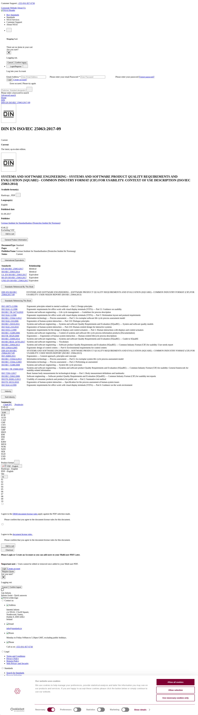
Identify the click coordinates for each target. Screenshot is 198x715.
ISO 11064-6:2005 (9, 348)
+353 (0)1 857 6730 (26, 3)
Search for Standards (15, 673)
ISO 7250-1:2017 (8, 373)
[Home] (8, 10)
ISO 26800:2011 (8, 356)
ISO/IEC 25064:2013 (10, 345)
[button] (5, 412)
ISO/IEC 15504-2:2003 (11, 362)
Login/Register (15, 66)
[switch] (77, 709)
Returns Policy (12, 661)
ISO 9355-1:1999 (8, 330)
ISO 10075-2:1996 (9, 306)
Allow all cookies (175, 682)
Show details (140, 710)
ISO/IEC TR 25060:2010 (12, 369)
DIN (3, 100)
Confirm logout (20, 63)
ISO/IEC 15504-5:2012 (11, 318)
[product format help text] (16, 462)
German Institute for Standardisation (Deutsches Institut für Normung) (30, 223)
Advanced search (8, 95)
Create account (13, 568)
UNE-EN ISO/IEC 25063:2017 (15, 280)
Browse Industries (14, 675)
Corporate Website (9, 8)
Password (104, 77)
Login (10, 80)
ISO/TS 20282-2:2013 (11, 379)
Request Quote (8, 572)
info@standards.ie (14, 628)
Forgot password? (146, 77)
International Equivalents (14, 260)
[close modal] (8, 52)
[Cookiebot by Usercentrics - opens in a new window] (17, 710)
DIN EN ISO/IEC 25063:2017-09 (15, 102)
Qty (2, 474)
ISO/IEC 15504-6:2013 (11, 359)
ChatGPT (7, 404)
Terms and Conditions (15, 656)
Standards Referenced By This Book (18, 287)
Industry (7, 391)
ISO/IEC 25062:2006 (10, 376)
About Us (21, 8)
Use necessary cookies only (175, 698)
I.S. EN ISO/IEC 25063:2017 (14, 275)
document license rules (22, 534)
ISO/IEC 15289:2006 (10, 333)
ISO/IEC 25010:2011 (10, 324)
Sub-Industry (9, 397)
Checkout (9, 550)
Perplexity (18, 404)
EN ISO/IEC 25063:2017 (12, 269)
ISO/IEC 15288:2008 (10, 365)
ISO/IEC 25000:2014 (10, 339)
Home (3, 98)
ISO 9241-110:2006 (9, 321)
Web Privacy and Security (17, 663)
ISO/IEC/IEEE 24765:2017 (13, 342)
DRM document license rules (25, 514)
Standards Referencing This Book (17, 301)
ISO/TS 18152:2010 (10, 382)
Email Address (38, 77)
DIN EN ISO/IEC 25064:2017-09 (9, 293)
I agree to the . (17, 534)
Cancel (10, 63)
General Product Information (15, 240)
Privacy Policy (12, 658)
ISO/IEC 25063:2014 (10, 272)
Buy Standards (12, 15)
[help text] (18, 195)
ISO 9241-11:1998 (9, 309)
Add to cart (9, 234)
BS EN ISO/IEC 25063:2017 (14, 277)
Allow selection (175, 690)
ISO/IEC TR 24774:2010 (12, 312)
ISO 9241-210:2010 (10, 327)
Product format (7, 463)
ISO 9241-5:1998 (8, 315)
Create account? (20, 80)
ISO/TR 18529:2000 (10, 336)
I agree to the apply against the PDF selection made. (35, 514)
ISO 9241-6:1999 (8, 385)
